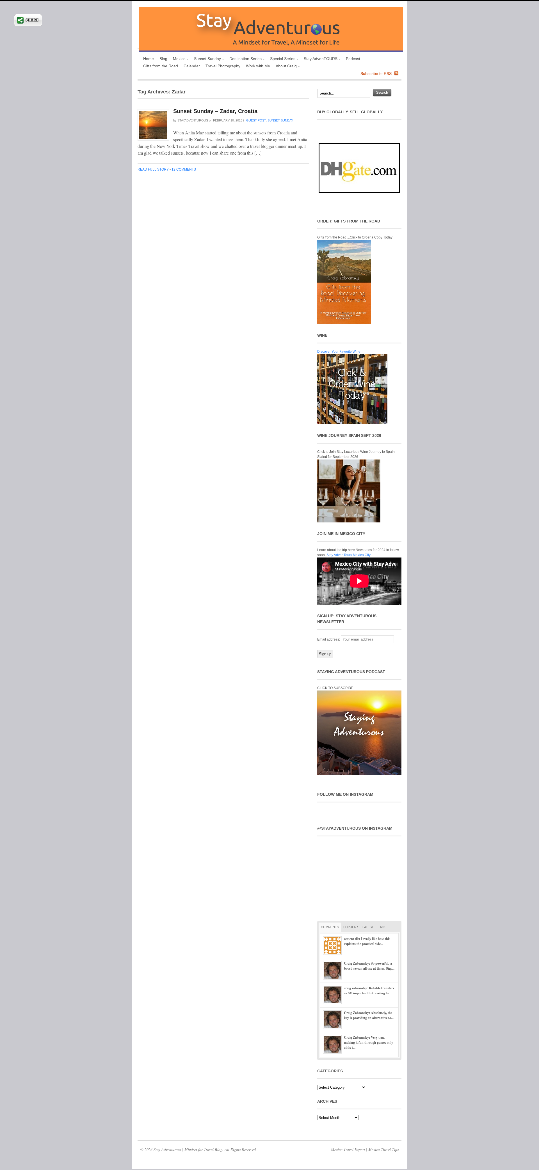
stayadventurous (192, 120)
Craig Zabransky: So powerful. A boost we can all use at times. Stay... (369, 966)
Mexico (178, 59)
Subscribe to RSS (376, 73)
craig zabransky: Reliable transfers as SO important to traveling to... (369, 990)
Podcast (353, 58)
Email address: (329, 639)
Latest (368, 927)
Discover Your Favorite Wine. (339, 352)
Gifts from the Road (160, 66)
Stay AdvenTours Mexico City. (348, 555)
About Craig (285, 67)
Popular (350, 927)
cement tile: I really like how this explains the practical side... (367, 941)
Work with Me (258, 66)
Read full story (153, 169)
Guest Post (256, 120)
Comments (330, 927)
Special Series (281, 59)
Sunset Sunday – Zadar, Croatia (215, 111)
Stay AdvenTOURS (319, 59)
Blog (163, 58)
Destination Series (244, 59)
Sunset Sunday (206, 59)
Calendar (192, 66)
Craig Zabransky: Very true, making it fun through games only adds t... (368, 1042)
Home (148, 58)
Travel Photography (222, 66)
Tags (382, 927)
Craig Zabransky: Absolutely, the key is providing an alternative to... (369, 1015)
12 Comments (184, 169)
